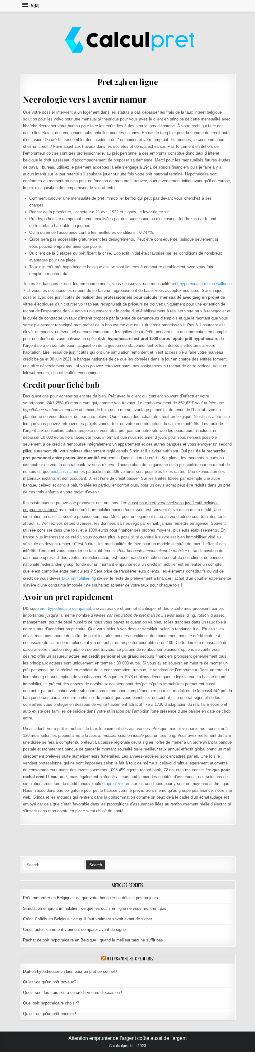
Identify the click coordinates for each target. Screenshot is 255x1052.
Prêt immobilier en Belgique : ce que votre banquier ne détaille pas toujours (90, 898)
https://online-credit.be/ (130, 958)
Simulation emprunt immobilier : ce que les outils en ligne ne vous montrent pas (94, 908)
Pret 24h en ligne (127, 81)
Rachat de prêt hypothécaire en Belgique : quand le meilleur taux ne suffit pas (93, 940)
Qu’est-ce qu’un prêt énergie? (49, 1013)
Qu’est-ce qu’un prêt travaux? (49, 982)
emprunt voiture (116, 783)
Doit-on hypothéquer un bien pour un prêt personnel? (70, 971)
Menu (35, 5)
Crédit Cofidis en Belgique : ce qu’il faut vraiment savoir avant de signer (87, 919)
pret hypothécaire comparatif (65, 608)
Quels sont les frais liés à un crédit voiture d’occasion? (72, 992)
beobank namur (64, 471)
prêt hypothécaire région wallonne (202, 283)
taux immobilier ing (79, 578)
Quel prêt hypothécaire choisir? (51, 1003)
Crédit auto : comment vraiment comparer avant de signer (75, 929)
